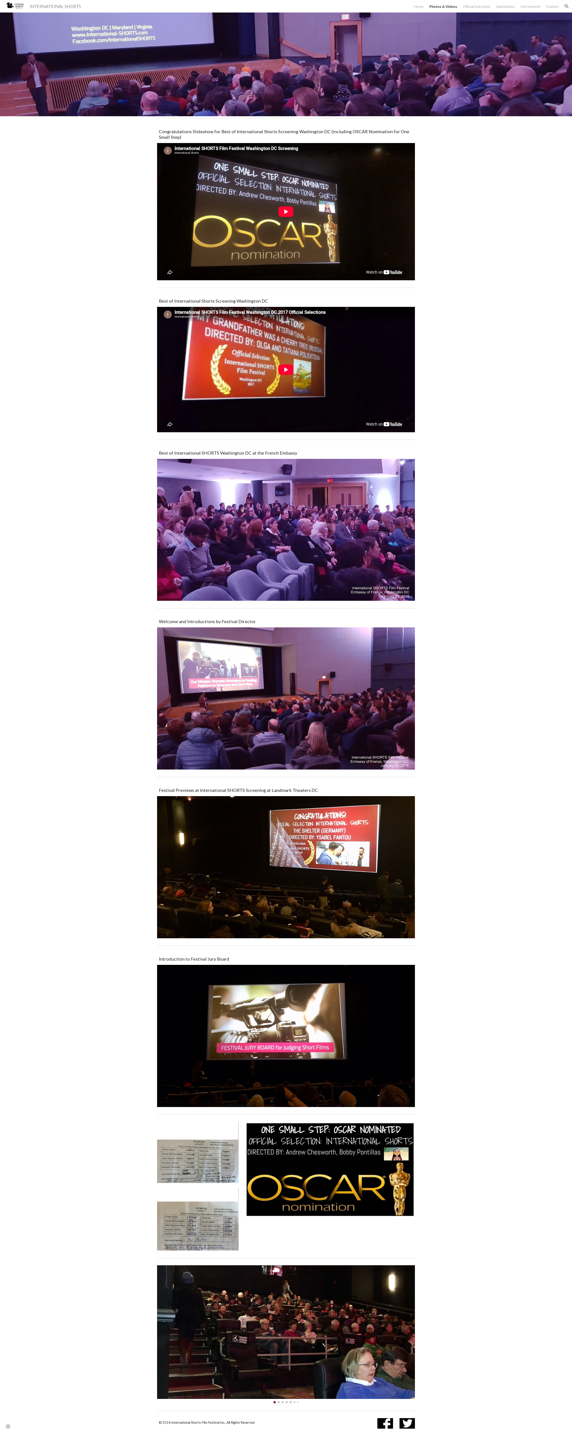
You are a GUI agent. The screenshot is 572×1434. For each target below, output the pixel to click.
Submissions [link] (505, 6)
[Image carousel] (286, 1334)
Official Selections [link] (476, 6)
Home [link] (419, 6)
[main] (286, 134)
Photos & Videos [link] (443, 6)
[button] (566, 6)
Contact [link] (552, 6)
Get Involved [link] (530, 6)
